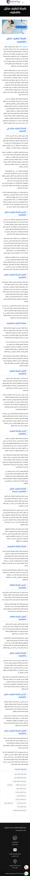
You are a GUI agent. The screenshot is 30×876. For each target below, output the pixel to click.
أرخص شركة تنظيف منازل (20, 774)
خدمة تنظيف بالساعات (20, 799)
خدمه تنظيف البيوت (8, 803)
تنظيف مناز (16, 171)
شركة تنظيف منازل (21, 807)
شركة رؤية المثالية (23, 47)
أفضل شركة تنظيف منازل (20, 778)
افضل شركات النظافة (21, 785)
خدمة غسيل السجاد (21, 803)
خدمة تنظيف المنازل (21, 796)
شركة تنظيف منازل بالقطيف (19, 810)
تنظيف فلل (9, 785)
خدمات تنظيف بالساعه (20, 792)
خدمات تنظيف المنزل (21, 788)
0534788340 (15, 842)
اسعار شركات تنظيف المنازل (19, 781)
